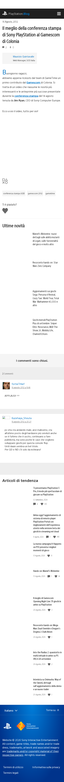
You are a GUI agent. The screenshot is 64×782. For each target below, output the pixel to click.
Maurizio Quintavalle (23, 56)
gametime (50, 193)
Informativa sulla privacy (46, 767)
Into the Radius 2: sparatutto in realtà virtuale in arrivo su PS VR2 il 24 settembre (47, 655)
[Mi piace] (42, 504)
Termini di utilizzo (13, 767)
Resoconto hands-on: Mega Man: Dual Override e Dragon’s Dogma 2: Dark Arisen (46, 628)
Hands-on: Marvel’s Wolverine (46, 570)
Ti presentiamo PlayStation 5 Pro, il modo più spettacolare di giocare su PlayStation (47, 491)
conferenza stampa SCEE (14, 193)
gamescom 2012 (35, 193)
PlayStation (19, 13)
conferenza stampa (26, 95)
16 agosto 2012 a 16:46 (21, 387)
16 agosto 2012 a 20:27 (21, 421)
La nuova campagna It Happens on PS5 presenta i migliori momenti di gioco (47, 547)
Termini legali (10, 772)
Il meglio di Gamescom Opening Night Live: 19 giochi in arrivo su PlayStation (47, 601)
